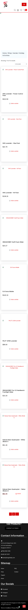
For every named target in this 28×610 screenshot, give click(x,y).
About (2, 578)
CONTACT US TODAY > (12, 528)
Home (4, 53)
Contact (16, 571)
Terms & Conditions (6, 608)
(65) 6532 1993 (6, 551)
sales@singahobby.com (9, 557)
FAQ (15, 568)
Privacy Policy (15, 608)
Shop (10, 53)
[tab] (24, 4)
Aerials (15, 53)
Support (3, 575)
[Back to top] (24, 606)
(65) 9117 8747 (6, 554)
